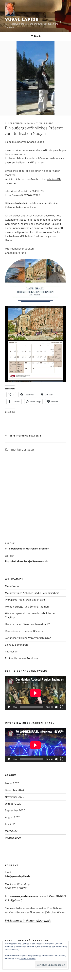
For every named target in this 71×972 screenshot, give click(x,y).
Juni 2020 (10, 824)
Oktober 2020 (13, 803)
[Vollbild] (61, 707)
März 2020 (11, 830)
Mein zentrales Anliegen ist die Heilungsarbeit (32, 593)
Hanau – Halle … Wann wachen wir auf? (27, 624)
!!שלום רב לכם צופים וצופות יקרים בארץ (25, 599)
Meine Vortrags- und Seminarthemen (27, 606)
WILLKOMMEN (14, 579)
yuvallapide (44, 123)
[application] (35, 693)
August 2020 (12, 817)
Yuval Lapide (22, 19)
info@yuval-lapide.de (17, 876)
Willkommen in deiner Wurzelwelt (28, 920)
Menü (37, 36)
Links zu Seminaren (16, 644)
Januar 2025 (12, 783)
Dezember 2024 (14, 790)
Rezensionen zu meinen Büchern (24, 631)
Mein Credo (12, 586)
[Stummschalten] (56, 707)
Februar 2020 (13, 837)
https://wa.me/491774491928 (22, 195)
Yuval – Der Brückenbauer (27, 940)
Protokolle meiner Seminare (21, 658)
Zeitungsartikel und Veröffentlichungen (28, 637)
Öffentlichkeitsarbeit (26, 436)
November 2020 (14, 796)
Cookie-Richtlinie (27, 958)
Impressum (11, 651)
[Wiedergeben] (9, 707)
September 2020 (15, 810)
